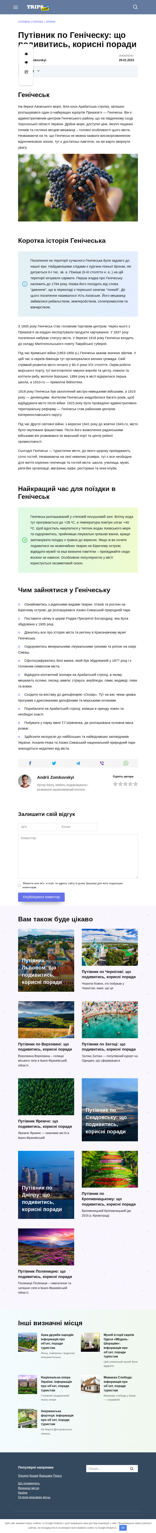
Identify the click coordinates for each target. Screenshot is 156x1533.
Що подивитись (29, 1483)
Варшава (45, 1475)
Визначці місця (28, 1488)
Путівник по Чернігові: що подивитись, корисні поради (109, 974)
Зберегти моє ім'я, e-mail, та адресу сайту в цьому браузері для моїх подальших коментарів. (72, 885)
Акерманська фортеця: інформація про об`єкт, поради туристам (57, 1417)
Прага (57, 1475)
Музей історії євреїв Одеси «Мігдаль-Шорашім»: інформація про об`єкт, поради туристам (119, 1345)
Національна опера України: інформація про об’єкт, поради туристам (56, 1383)
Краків (33, 1475)
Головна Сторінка (30, 22)
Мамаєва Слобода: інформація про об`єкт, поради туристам (118, 1383)
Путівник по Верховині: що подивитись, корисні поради (45, 1047)
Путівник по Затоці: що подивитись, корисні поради (109, 1047)
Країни (50, 22)
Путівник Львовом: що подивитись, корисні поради (42, 971)
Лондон (23, 1475)
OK (123, 1527)
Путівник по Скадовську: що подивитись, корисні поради (106, 1120)
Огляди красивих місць (34, 1497)
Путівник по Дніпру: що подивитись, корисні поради (42, 1198)
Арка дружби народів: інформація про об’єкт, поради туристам (57, 1341)
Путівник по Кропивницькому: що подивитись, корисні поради (109, 1198)
